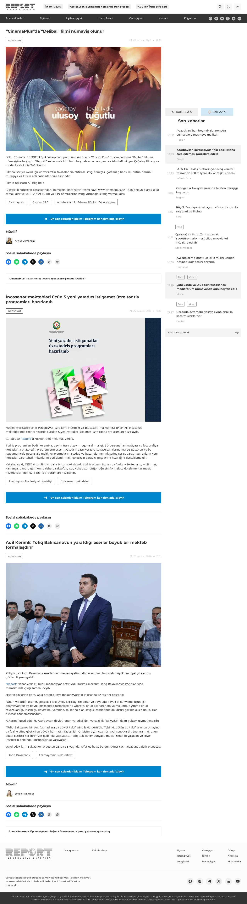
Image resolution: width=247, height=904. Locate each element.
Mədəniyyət (209, 861)
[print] (49, 262)
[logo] (20, 6)
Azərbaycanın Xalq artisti (55, 755)
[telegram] (222, 18)
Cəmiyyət (207, 850)
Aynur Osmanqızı (25, 240)
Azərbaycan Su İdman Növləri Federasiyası (86, 202)
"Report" (26, 438)
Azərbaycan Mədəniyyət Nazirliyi (30, 481)
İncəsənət (14, 40)
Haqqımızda (71, 850)
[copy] (57, 262)
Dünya (231, 850)
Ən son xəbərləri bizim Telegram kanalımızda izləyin (87, 219)
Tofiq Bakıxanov (19, 755)
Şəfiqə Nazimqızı (24, 793)
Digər (188, 18)
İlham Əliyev (53, 6)
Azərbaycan (16, 202)
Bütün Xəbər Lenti (178, 332)
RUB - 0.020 (184, 112)
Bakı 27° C (219, 112)
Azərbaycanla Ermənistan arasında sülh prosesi (99, 6)
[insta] (216, 18)
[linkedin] (233, 18)
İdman (206, 855)
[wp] (16, 262)
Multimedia (234, 861)
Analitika (233, 855)
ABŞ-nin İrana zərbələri (152, 6)
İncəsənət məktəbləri (75, 481)
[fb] (210, 18)
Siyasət (181, 850)
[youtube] (239, 18)
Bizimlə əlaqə (99, 850)
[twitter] (228, 18)
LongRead (183, 861)
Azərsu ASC (40, 202)
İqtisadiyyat (183, 855)
